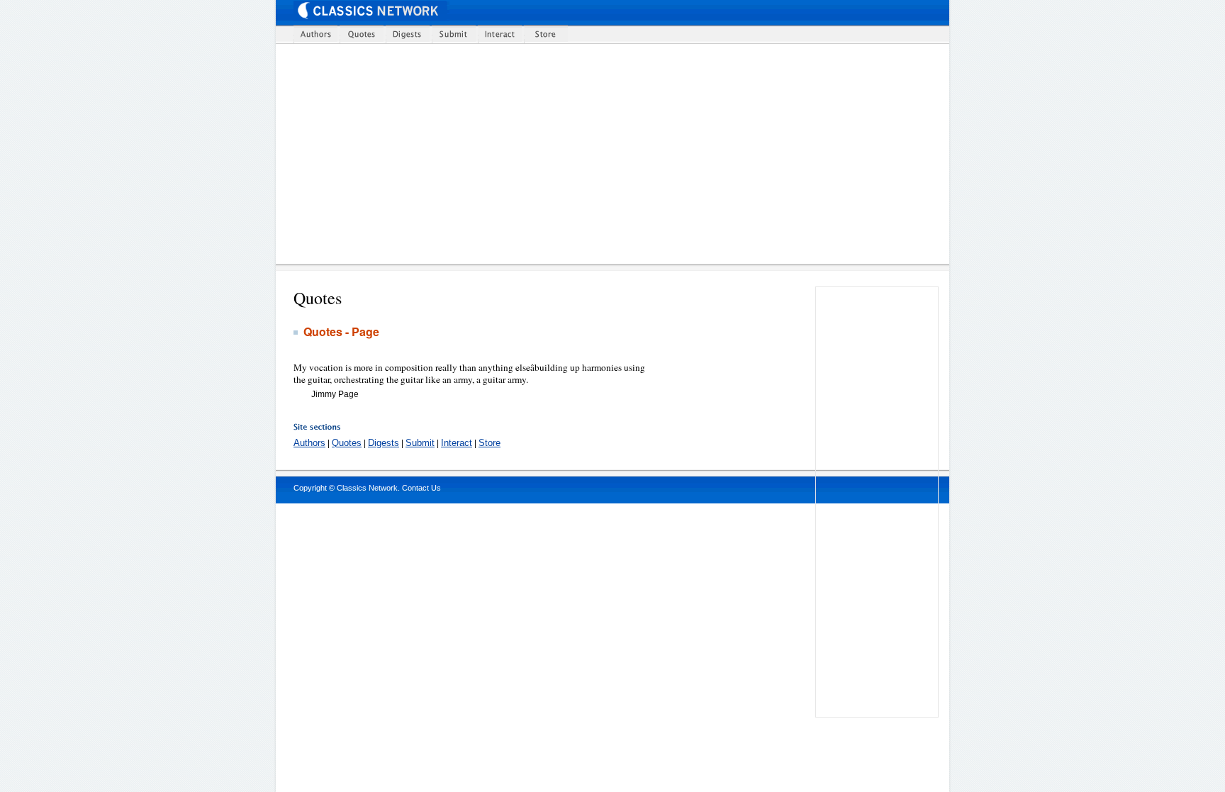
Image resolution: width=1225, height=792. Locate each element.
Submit (420, 442)
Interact (456, 442)
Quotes (347, 442)
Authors (309, 442)
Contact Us (421, 488)
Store (489, 442)
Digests (383, 442)
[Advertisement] (621, 154)
